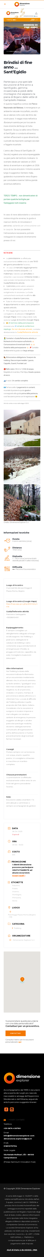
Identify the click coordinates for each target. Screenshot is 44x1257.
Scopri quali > (18, 875)
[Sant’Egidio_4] (22, 502)
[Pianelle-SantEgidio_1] (22, 465)
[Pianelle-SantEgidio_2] (22, 428)
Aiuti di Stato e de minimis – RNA (22, 1250)
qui (19, 1042)
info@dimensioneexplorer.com (19, 1135)
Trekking (17, 928)
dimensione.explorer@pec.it (18, 1139)
